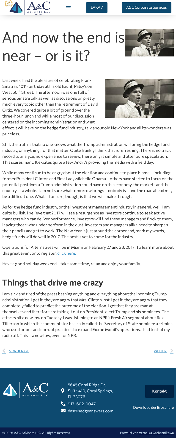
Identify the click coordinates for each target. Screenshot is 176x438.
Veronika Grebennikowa (156, 433)
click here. (66, 253)
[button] (68, 7)
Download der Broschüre (153, 407)
